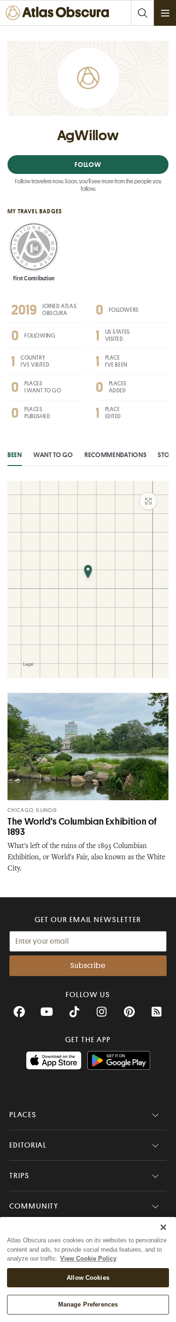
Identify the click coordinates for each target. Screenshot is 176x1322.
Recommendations (115, 454)
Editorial (28, 1145)
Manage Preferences (88, 1304)
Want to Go (53, 454)
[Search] (142, 13)
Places (23, 1115)
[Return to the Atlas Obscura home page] (60, 13)
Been (15, 454)
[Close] (163, 1227)
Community (34, 1206)
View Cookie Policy (88, 1258)
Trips (19, 1175)
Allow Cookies (88, 1277)
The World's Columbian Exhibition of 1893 (82, 827)
